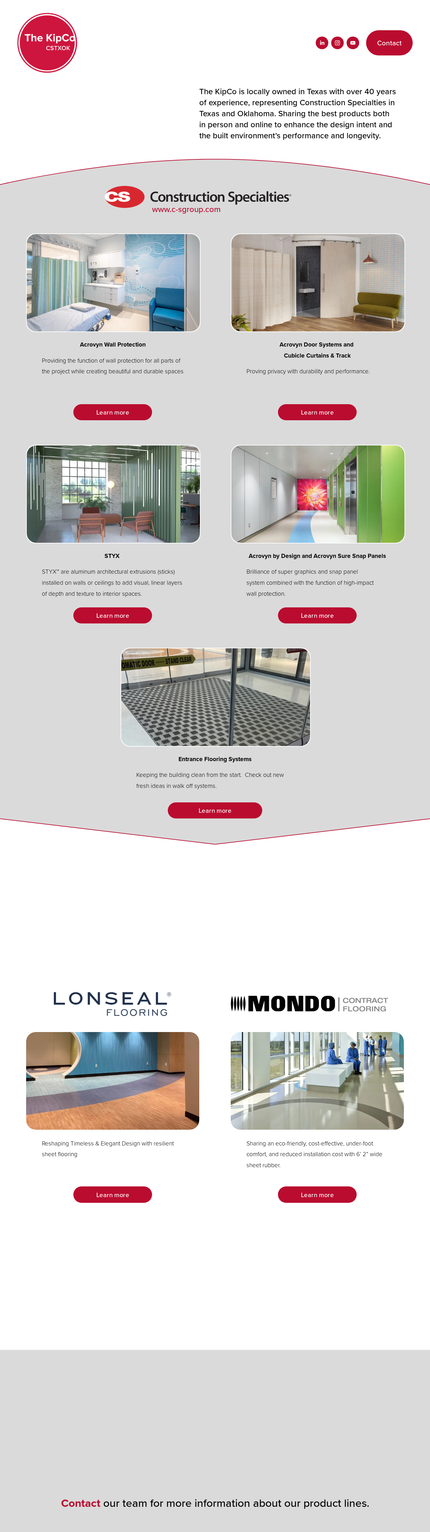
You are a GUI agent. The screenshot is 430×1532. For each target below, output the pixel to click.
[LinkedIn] (322, 43)
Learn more (112, 412)
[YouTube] (353, 43)
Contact (389, 43)
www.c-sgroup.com (186, 209)
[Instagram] (337, 43)
